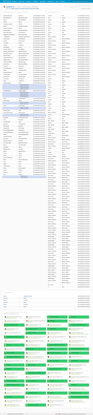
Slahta (4, 296)
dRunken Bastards (28, 296)
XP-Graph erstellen (24, 8)
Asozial (5, 306)
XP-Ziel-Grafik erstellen (34, 8)
